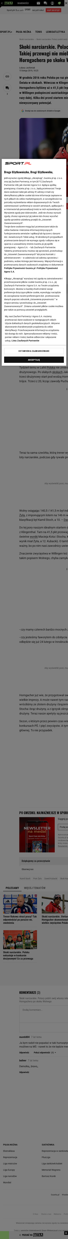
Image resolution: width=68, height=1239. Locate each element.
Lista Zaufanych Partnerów (25, 340)
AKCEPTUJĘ (34, 360)
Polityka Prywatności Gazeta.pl (19, 268)
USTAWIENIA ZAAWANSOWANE (34, 351)
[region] (34, 262)
